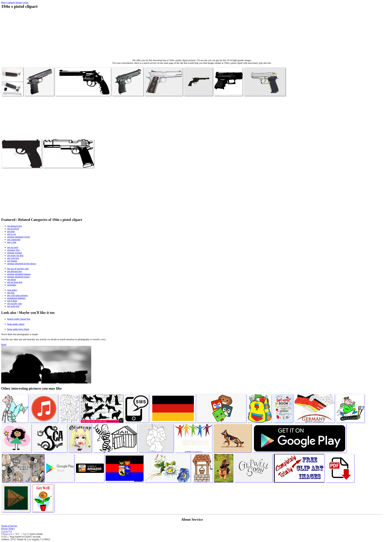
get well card (13, 306)
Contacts (10, 2)
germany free (13, 250)
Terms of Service (9, 526)
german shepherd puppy (18, 277)
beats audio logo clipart (18, 329)
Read (3, 344)
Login (25, 2)
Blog (3, 2)
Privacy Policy (8, 528)
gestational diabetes (16, 298)
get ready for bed (15, 255)
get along (11, 279)
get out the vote (14, 303)
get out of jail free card (17, 268)
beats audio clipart (15, 324)
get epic (11, 292)
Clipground (15, 533)
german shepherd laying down (21, 263)
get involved (13, 228)
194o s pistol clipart (11, 92)
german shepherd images (19, 274)
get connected (13, 239)
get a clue (11, 242)
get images (12, 261)
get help (11, 231)
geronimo (11, 285)
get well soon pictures (17, 295)
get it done (12, 301)
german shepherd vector (18, 237)
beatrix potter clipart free (18, 319)
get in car (11, 234)
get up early (12, 247)
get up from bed (14, 282)
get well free (13, 258)
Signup (18, 2)
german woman (14, 252)
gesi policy (12, 290)
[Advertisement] (192, 34)
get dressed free (14, 226)
